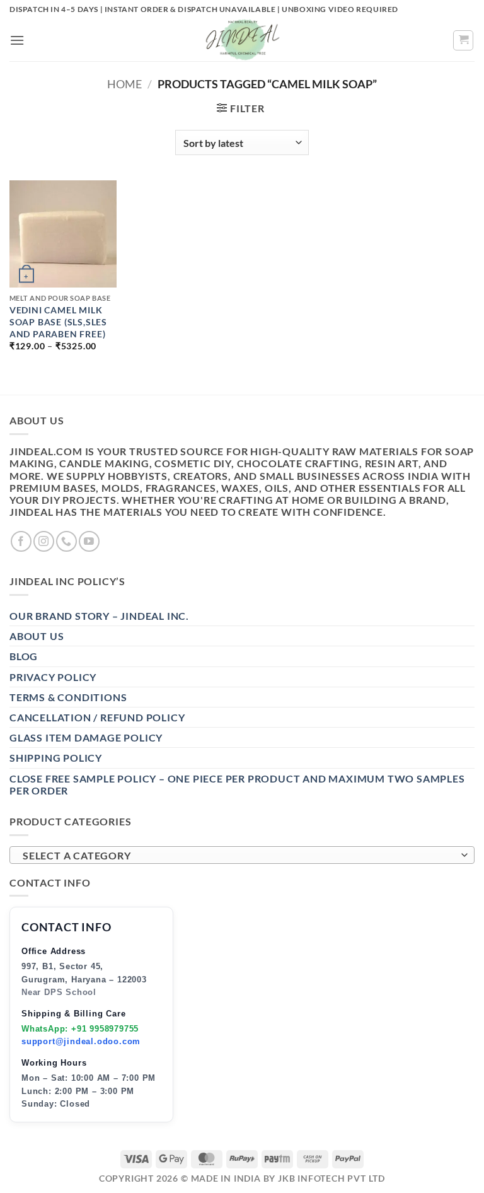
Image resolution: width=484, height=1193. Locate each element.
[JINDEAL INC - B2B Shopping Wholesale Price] (242, 40)
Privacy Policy (52, 677)
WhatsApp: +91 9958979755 (80, 1028)
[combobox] (242, 855)
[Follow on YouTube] (89, 541)
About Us (36, 636)
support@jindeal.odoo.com (81, 1041)
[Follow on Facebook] (21, 541)
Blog (23, 656)
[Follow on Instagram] (43, 541)
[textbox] (239, 855)
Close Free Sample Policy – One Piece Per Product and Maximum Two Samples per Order (237, 784)
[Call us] (66, 541)
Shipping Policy (55, 758)
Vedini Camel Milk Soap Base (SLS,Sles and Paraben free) (58, 322)
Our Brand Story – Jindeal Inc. (99, 616)
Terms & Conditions (68, 697)
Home (124, 84)
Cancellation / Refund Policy (97, 717)
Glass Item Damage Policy (86, 737)
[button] (17, 40)
